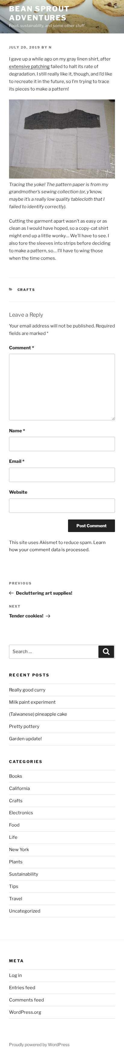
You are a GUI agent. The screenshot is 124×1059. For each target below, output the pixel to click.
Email (16, 461)
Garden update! (25, 738)
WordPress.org (25, 1012)
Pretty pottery (24, 726)
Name (17, 430)
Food (14, 825)
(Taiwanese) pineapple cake (38, 714)
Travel (15, 898)
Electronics (21, 812)
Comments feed (26, 1000)
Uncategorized (24, 911)
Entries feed (22, 987)
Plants (16, 862)
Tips (13, 886)
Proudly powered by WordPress (39, 1044)
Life (13, 837)
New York (19, 849)
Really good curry (27, 690)
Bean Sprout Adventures (39, 13)
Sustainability (23, 874)
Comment (21, 348)
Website (18, 492)
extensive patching (29, 66)
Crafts (26, 290)
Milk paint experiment (32, 702)
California (19, 788)
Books (15, 776)
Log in (15, 975)
